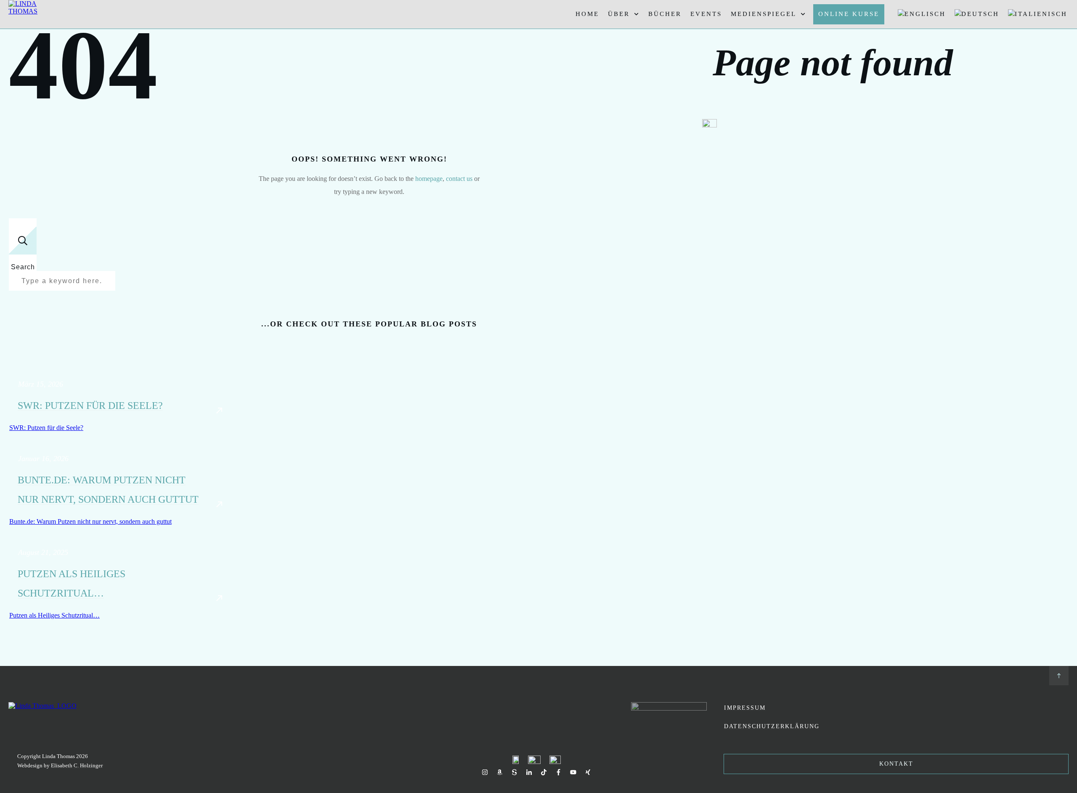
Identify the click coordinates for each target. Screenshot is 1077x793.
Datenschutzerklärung (772, 726)
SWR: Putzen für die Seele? (90, 405)
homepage (429, 178)
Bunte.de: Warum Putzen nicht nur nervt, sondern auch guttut (90, 521)
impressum (745, 708)
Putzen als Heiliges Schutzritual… (54, 615)
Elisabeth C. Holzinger (77, 765)
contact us (459, 178)
